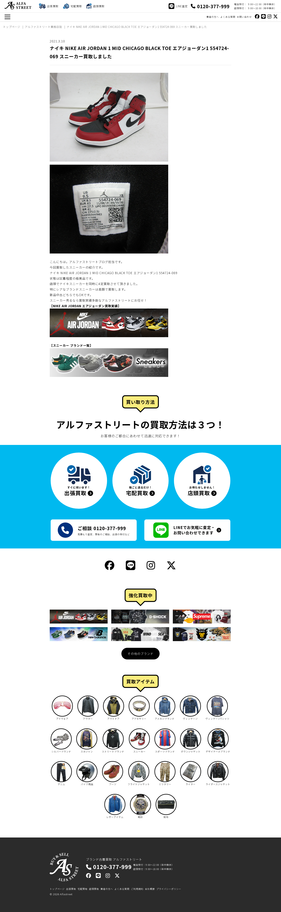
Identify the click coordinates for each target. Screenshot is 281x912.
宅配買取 (83, 888)
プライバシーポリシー (168, 888)
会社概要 (150, 888)
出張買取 (71, 888)
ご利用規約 (137, 888)
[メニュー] (7, 17)
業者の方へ (212, 16)
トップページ (57, 888)
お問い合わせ (244, 16)
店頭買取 (94, 888)
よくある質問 (227, 16)
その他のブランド (140, 653)
